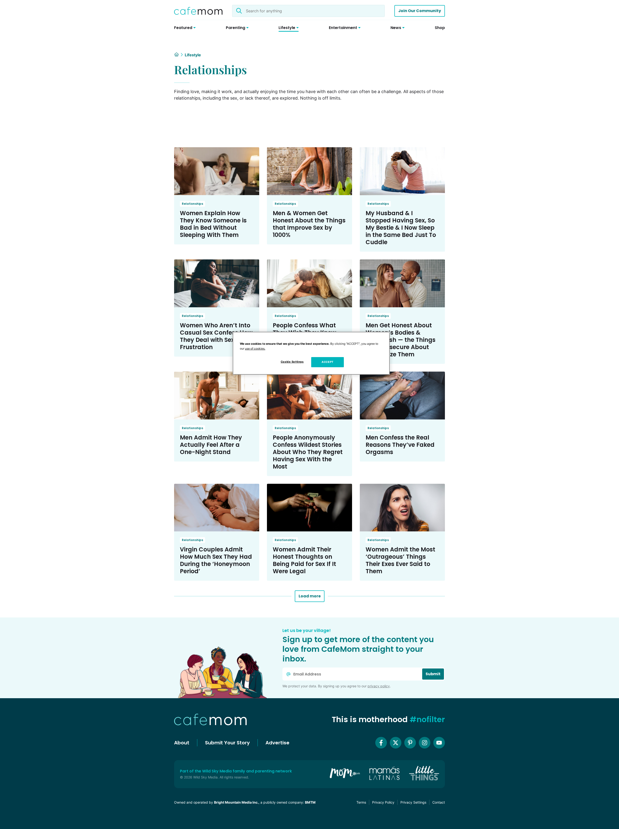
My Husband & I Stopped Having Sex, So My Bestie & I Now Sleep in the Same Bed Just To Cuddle (401, 227)
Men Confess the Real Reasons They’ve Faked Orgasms (400, 444)
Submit (433, 674)
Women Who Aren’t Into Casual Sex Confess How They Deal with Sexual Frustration (216, 336)
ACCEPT (327, 362)
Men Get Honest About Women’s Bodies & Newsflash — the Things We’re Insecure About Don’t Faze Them (400, 339)
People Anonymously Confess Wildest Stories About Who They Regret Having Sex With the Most (308, 451)
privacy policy (379, 686)
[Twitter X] (395, 742)
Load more (310, 596)
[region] (311, 353)
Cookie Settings (292, 361)
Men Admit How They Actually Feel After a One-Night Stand (211, 444)
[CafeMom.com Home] (198, 11)
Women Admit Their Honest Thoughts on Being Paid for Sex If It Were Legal (304, 560)
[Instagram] (424, 742)
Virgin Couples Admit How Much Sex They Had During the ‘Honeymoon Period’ (216, 560)
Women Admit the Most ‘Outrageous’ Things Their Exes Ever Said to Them (400, 560)
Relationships (192, 204)
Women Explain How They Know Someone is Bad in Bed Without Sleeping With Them (213, 224)
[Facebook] (381, 742)
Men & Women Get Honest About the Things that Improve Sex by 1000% (309, 224)
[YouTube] (439, 742)
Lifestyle (193, 54)
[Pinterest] (410, 742)
